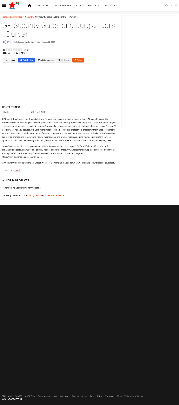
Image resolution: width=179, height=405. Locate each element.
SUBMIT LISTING (93, 5)
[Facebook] (166, 5)
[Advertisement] (58, 85)
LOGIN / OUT (111, 5)
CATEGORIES (42, 5)
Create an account (54, 195)
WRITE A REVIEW (63, 5)
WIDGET (18, 396)
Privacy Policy (96, 396)
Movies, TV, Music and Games (130, 396)
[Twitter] (171, 5)
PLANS (78, 5)
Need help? (64, 396)
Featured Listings (79, 396)
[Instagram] (176, 5)
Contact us (109, 396)
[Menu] (4, 5)
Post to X (9, 170)
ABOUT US (30, 396)
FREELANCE (7, 396)
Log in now (36, 195)
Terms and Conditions (47, 396)
